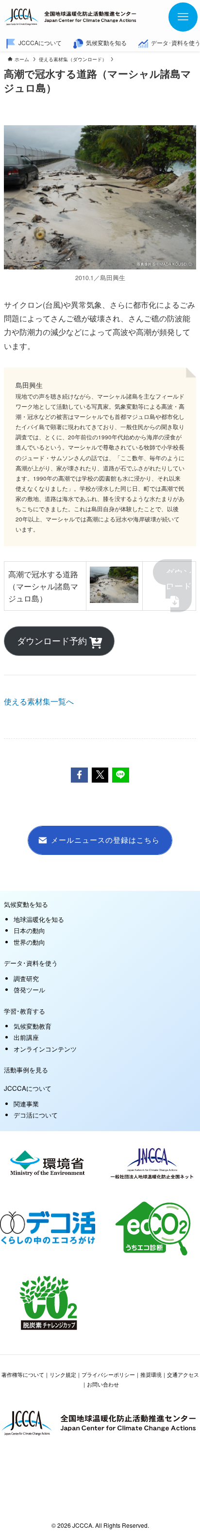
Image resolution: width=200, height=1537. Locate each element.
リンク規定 (63, 1374)
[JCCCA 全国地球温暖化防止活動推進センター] (71, 17)
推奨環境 (151, 1374)
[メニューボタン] (183, 17)
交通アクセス (183, 1374)
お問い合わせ (103, 1384)
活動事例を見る (26, 1069)
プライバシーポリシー (108, 1374)
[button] (79, 775)
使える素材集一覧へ (39, 701)
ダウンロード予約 (53, 641)
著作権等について (22, 1374)
